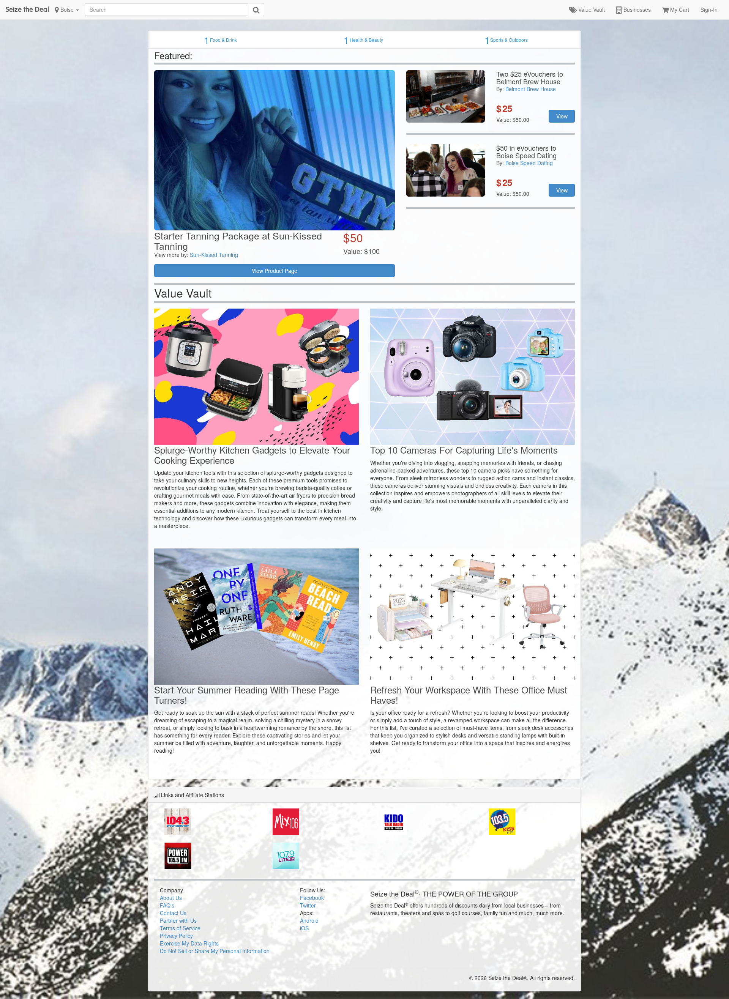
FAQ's (167, 905)
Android (309, 920)
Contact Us (173, 913)
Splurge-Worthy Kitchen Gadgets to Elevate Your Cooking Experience (252, 454)
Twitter (308, 905)
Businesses (636, 9)
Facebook (312, 897)
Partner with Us (178, 920)
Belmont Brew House (530, 89)
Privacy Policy (176, 935)
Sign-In (709, 9)
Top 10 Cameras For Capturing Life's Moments (464, 449)
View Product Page (274, 270)
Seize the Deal (27, 9)
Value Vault (591, 9)
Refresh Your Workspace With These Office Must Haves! (468, 694)
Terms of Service (180, 928)
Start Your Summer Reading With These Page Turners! (246, 694)
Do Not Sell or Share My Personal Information (215, 951)
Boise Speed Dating (529, 163)
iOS (304, 928)
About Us (171, 897)
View (562, 116)
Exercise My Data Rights (189, 943)
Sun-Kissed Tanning (214, 254)
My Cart (679, 9)
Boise (67, 9)
